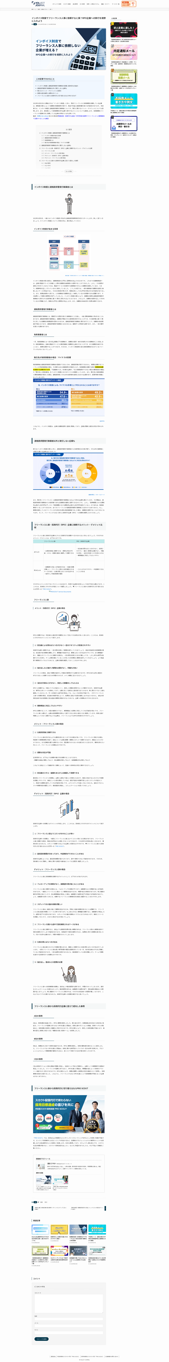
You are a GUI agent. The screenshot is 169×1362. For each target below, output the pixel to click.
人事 (35, 24)
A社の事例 (47, 163)
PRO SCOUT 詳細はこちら (68, 1151)
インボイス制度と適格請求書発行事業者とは (56, 133)
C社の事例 (47, 168)
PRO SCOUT (47, 589)
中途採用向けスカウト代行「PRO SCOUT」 (68, 1356)
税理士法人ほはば (43, 116)
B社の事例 (48, 165)
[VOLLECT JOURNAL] (38, 3)
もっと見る (69, 171)
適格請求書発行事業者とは (52, 138)
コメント (38, 1293)
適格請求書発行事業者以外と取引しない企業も (56, 145)
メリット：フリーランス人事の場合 (54, 153)
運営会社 (53, 1356)
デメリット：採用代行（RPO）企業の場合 (56, 155)
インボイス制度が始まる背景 (53, 135)
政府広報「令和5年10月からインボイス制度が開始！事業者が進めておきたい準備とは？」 (85, 275)
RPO (46, 1202)
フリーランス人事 (50, 151)
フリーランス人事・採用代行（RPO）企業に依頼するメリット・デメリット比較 (67, 148)
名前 (36, 1316)
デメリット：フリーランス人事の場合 (55, 158)
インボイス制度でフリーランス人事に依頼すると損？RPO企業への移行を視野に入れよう (43, 1188)
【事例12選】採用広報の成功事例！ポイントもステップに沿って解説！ (60, 1188)
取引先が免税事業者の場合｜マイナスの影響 (57, 142)
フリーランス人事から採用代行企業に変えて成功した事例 (60, 161)
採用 (41, 1202)
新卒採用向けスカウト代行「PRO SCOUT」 (92, 1356)
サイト (36, 1330)
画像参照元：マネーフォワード (97, 495)
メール (36, 1323)
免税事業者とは (49, 140)
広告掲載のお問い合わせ (111, 1356)
